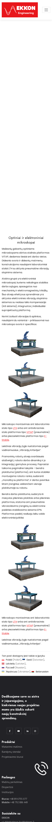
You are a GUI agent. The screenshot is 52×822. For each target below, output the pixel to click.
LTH (15, 428)
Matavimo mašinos (12, 746)
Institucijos (8, 792)
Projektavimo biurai (12, 756)
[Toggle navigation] (46, 10)
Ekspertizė (7, 787)
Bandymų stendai (11, 751)
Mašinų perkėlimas (12, 782)
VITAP (29, 432)
